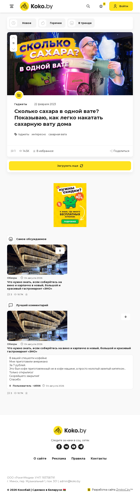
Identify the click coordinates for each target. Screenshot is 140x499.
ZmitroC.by (123, 489)
